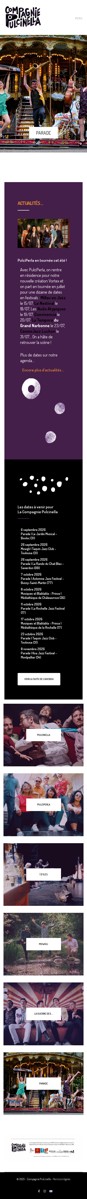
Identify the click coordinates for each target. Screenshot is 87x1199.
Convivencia (45, 314)
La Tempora (42, 320)
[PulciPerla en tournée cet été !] (43, 233)
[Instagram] (44, 1191)
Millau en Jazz (53, 297)
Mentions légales (61, 1179)
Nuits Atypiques (51, 308)
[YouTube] (51, 1191)
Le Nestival (44, 303)
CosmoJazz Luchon (37, 331)
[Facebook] (39, 1191)
